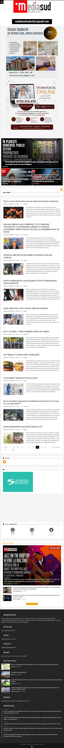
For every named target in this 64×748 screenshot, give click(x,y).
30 (22, 447)
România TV (14, 701)
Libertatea (7, 630)
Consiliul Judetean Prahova (17, 618)
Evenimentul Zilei (5, 701)
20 (18, 447)
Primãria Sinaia (21, 620)
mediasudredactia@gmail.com (8, 647)
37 (41, 447)
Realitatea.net (21, 701)
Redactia (6, 204)
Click (2, 630)
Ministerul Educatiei (12, 622)
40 (5, 450)
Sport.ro (14, 639)
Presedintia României (49, 620)
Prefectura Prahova (30, 618)
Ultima (13, 450)
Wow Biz (13, 630)
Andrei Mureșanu (17, 591)
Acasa (4, 190)
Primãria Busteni (30, 620)
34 (29, 447)
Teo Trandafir (23, 656)
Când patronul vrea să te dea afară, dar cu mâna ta (15, 180)
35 (33, 447)
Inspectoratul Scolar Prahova (8, 620)
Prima (5, 447)
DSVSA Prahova (39, 620)
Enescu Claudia (8, 583)
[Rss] (4, 461)
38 (45, 447)
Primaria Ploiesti (5, 618)
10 (14, 447)
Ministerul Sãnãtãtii (23, 622)
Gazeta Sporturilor (6, 639)
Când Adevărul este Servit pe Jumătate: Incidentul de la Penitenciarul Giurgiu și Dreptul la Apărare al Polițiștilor (47, 178)
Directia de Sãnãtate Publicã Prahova (45, 618)
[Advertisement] (32, 508)
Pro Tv (27, 701)
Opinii (17, 204)
